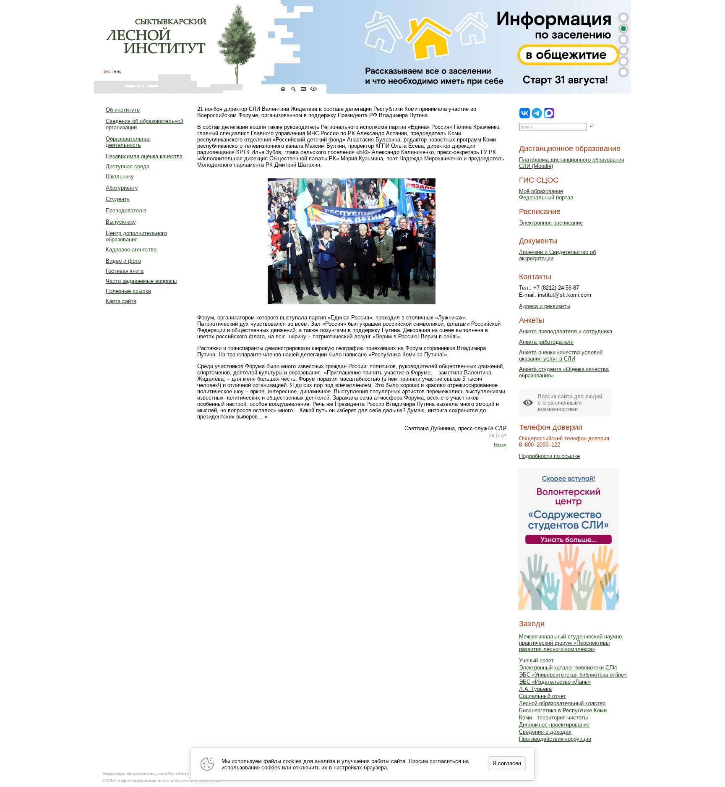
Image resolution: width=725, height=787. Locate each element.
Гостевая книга (124, 271)
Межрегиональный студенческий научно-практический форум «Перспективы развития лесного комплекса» (571, 642)
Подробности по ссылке (549, 456)
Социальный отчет (542, 696)
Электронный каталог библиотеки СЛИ (568, 667)
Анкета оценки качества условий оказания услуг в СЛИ (560, 355)
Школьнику (120, 176)
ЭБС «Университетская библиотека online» (573, 675)
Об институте (123, 110)
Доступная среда (127, 166)
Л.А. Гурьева (535, 689)
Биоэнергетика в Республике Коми (563, 710)
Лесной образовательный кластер (562, 703)
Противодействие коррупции (555, 739)
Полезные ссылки (128, 291)
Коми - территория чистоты (553, 717)
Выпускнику (121, 222)
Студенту (118, 199)
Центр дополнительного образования (136, 236)
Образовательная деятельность (128, 142)
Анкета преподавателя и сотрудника (565, 331)
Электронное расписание (551, 223)
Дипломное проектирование (554, 725)
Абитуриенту (122, 188)
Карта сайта (121, 301)
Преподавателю (126, 210)
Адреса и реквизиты (544, 306)
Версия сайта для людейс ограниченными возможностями (570, 402)
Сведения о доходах (545, 732)
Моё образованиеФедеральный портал (546, 194)
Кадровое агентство (131, 249)
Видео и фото (123, 261)
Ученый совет (536, 660)
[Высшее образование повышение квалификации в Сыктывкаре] (210, 47)
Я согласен (507, 763)
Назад (500, 444)
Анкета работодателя (546, 342)
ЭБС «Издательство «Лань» (555, 682)
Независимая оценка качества (144, 156)
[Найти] (592, 126)
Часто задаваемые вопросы (141, 281)
